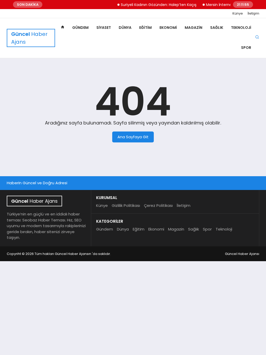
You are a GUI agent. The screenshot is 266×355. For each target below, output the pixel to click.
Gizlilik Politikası (126, 205)
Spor (246, 47)
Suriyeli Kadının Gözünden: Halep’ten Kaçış (156, 4)
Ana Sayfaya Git (133, 137)
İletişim (253, 13)
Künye (237, 13)
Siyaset (103, 27)
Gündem (80, 27)
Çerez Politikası (158, 205)
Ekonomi (168, 27)
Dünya (125, 27)
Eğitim (145, 27)
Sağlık (216, 27)
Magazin (193, 27)
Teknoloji (241, 27)
